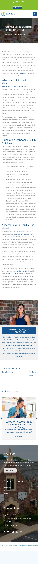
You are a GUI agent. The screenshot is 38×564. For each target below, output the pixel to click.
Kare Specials (7, 487)
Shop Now (17, 7)
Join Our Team (8, 500)
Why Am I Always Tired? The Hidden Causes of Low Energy (19, 425)
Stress (7, 432)
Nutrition (29, 431)
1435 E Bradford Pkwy (14, 518)
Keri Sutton (21, 34)
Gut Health (9, 431)
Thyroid (12, 432)
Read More (19, 436)
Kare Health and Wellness (21, 234)
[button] (24, 8)
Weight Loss (19, 432)
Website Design (22, 545)
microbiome (23, 73)
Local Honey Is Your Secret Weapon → (31, 369)
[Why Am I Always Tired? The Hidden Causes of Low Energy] (19, 407)
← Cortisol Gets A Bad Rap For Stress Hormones (11, 369)
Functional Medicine (26, 429)
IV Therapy (22, 431)
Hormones (16, 431)
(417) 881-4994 (20, 2)
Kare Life (6, 493)
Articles (6, 497)
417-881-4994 (13, 273)
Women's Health (27, 432)
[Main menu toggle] (35, 14)
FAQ (5, 490)
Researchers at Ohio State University (13, 86)
